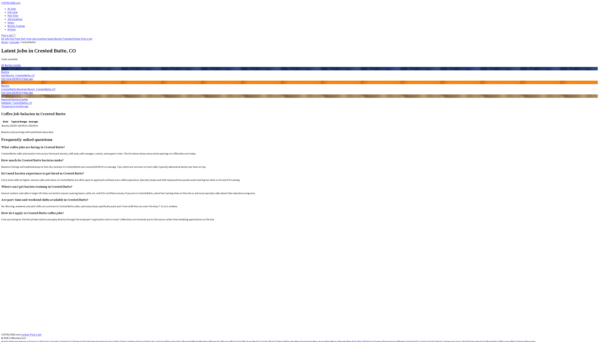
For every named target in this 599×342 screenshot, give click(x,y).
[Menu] (14, 35)
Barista (8, 65)
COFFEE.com (10, 3)
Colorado (14, 42)
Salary (10, 22)
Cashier (17, 65)
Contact (25, 334)
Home (4, 42)
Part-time (12, 15)
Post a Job (7, 35)
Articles (11, 29)
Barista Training (16, 26)
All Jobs (11, 9)
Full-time (12, 12)
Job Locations (14, 19)
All (2, 65)
